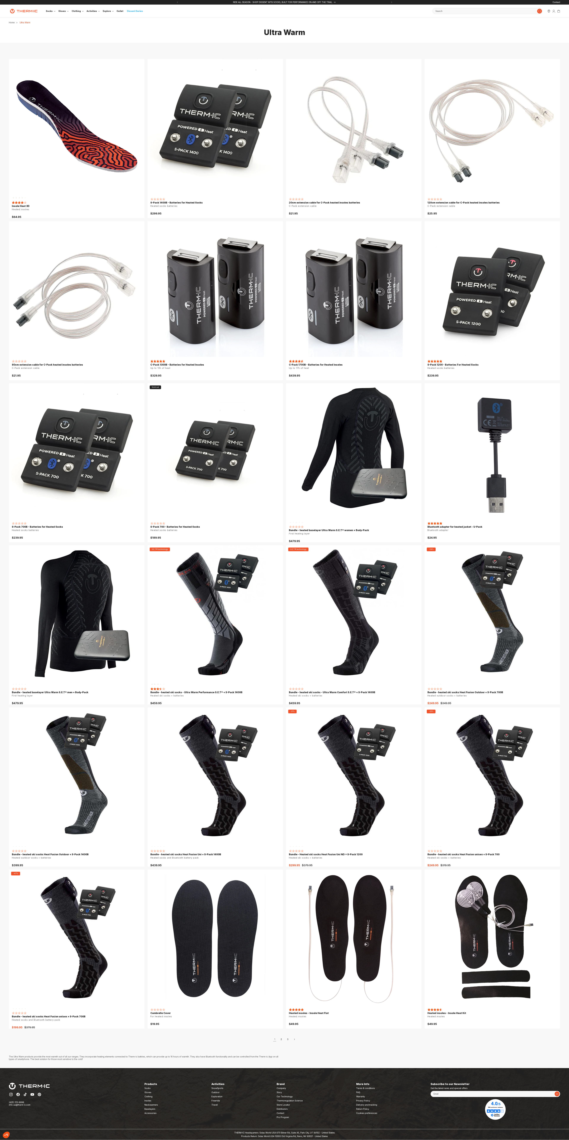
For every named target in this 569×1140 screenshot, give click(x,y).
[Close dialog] (340, 536)
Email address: (297, 574)
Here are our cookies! (17, 1110)
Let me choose (34, 1125)
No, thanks (13, 1125)
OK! (55, 1125)
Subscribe (313, 588)
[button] (6, 1135)
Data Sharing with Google (18, 1113)
